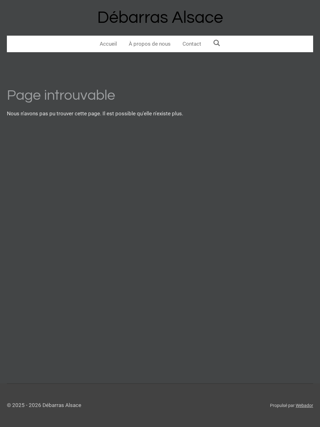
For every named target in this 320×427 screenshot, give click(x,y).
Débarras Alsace (160, 17)
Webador (304, 405)
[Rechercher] (217, 43)
